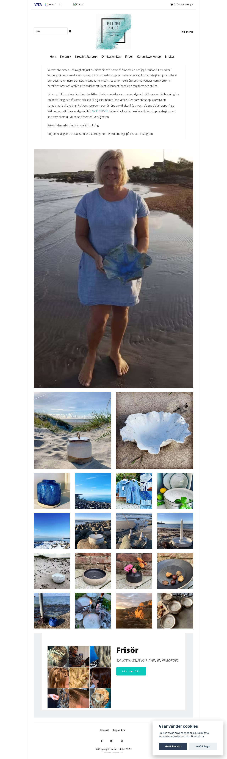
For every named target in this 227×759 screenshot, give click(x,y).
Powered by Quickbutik (113, 752)
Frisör (129, 56)
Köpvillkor (118, 730)
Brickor (169, 56)
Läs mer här (131, 671)
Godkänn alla (173, 746)
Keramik (65, 56)
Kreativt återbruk (86, 56)
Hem (53, 56)
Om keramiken (111, 56)
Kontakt (104, 730)
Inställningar (203, 746)
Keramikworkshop (149, 56)
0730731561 (100, 111)
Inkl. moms (187, 31)
